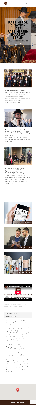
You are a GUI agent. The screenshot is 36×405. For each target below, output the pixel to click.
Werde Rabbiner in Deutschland (15, 91)
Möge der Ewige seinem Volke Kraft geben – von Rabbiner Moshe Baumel (17, 130)
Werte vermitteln (11, 311)
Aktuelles (16, 92)
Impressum (20, 402)
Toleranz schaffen (11, 316)
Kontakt (13, 402)
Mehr (18, 60)
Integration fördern (11, 314)
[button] (18, 389)
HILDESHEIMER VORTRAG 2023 (18, 23)
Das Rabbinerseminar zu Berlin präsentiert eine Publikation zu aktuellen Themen (15, 170)
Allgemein (22, 92)
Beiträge (28, 92)
